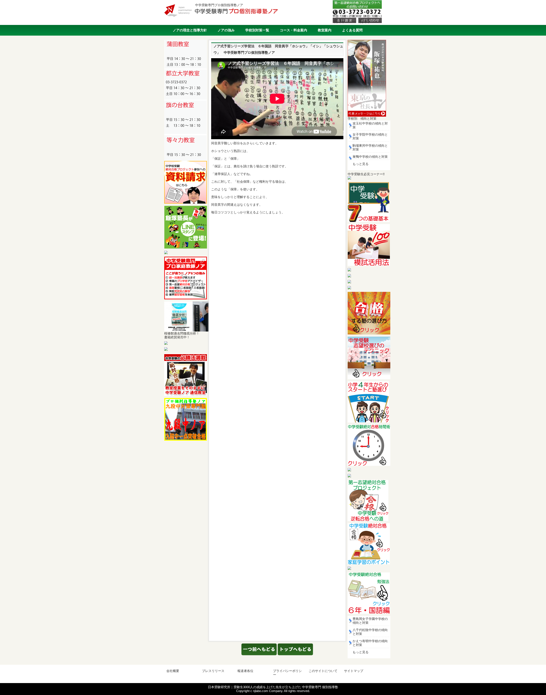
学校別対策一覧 (257, 30)
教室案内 (324, 30)
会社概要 (172, 671)
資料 (338, 20)
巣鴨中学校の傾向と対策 (370, 156)
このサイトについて (323, 671)
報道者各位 (245, 671)
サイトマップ (353, 671)
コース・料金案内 (293, 30)
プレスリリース (213, 671)
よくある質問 (352, 30)
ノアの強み (226, 30)
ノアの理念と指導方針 (190, 30)
